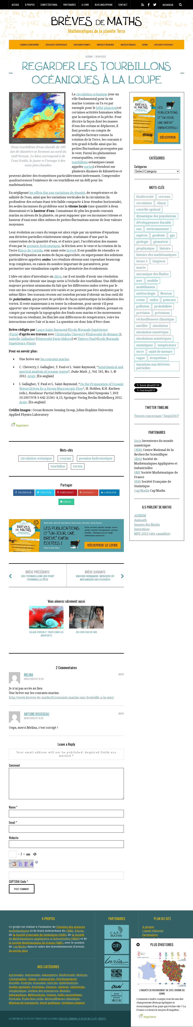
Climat (32, 978)
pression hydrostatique (43, 246)
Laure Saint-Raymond (51, 330)
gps (172, 235)
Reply (121, 674)
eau (139, 229)
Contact (122, 4)
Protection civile (32, 998)
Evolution (38, 986)
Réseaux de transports (23, 1002)
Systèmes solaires (73, 1002)
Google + (88, 492)
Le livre (85, 4)
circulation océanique (91, 94)
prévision (143, 313)
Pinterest (67, 492)
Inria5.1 (142, 261)
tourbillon (58, 466)
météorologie (145, 293)
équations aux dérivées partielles (153, 366)
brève (71, 250)
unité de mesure (160, 351)
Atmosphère (50, 974)
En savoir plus (18, 950)
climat (161, 203)
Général (63, 986)
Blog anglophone (104, 4)
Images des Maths (147, 524)
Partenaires (69, 4)
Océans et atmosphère (29, 44)
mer (139, 280)
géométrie (160, 242)
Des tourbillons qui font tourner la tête (37, 575)
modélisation (145, 287)
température (167, 345)
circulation (144, 203)
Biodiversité (67, 974)
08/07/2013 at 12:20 (34, 678)
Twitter (46, 492)
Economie (39, 982)
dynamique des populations (156, 216)
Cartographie (17, 978)
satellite (142, 326)
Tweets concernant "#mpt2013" (156, 416)
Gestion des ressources (43, 990)
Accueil (15, 4)
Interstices (141, 529)
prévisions (162, 313)
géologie (142, 242)
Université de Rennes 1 (103, 334)
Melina (28, 674)
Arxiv (31, 376)
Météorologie (36, 994)
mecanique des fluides (152, 274)
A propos (148, 926)
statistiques (144, 345)
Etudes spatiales (19, 986)
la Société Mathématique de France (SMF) (36, 942)
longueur (159, 261)
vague (140, 358)
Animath (140, 520)
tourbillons (80, 162)
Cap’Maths (20, 946)
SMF (137, 472)
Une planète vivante (82, 44)
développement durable (153, 222)
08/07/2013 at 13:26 (33, 718)
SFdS (137, 481)
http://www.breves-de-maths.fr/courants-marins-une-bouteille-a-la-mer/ (61, 697)
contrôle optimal (148, 209)
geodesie (158, 235)
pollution (142, 306)
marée (141, 267)
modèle (152, 280)
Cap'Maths (141, 490)
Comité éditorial (49, 4)
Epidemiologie (68, 982)
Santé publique (50, 1002)
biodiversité (145, 196)
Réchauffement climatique (62, 998)
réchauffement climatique (155, 319)
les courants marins (55, 359)
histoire (165, 248)
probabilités (163, 306)
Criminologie (46, 978)
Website (13, 837)
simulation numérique (152, 332)
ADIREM (140, 515)
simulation (160, 326)
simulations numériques (153, 338)
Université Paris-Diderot (54, 339)
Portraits (14, 998)
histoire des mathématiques (156, 255)
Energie (52, 982)
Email (67, 502)
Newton (166, 293)
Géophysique (17, 990)
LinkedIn (109, 492)
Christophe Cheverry (70, 334)
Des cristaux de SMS (86, 632)
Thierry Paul (86, 339)
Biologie (82, 974)
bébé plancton (106, 108)
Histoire (65, 990)
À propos (30, 4)
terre (140, 351)
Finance (51, 986)
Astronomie (32, 974)
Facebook (25, 492)
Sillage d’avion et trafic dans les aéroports (46, 633)
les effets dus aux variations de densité (57, 193)
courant (65, 458)
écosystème (158, 358)
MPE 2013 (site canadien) (152, 533)
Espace (145, 44)
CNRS (138, 450)
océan (140, 300)
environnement (157, 229)
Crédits (102, 1018)
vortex (88, 166)
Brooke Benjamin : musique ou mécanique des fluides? (95, 575)
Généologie (77, 986)
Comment (14, 765)
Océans (89, 56)
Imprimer (22, 425)
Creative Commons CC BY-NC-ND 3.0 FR (78, 1018)
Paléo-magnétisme (69, 994)
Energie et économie (105, 44)
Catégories (140, 166)
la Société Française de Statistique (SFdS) (39, 934)
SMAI (138, 459)
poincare (169, 300)
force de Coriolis (31, 250)
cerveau (164, 196)
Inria (137, 441)
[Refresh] (37, 861)
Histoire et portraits (163, 44)
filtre (57, 276)
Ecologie (26, 982)
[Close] (138, 945)
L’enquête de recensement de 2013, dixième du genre (162, 992)
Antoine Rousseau (36, 713)
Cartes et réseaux (128, 44)
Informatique (17, 994)
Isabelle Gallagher (22, 339)
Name (13, 807)
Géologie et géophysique (56, 44)
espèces (141, 235)
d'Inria (79, 930)
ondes (154, 300)
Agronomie (16, 974)
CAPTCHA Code (17, 881)
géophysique (145, 248)
